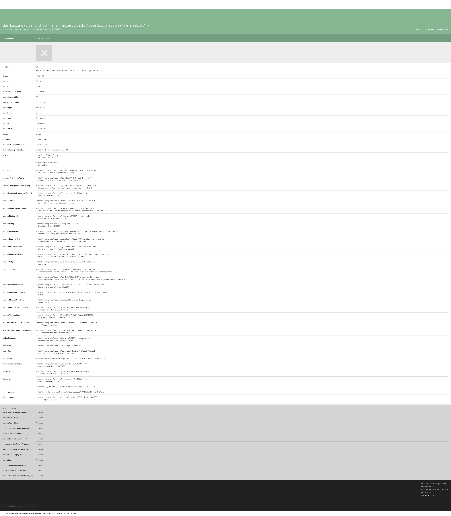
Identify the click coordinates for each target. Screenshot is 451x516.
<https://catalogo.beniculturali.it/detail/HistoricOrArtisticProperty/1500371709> (65, 387)
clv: (9, 338)
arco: (12, 92)
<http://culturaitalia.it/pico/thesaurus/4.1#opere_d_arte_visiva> (59, 346)
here (74, 513)
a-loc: (16, 323)
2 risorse (39, 471)
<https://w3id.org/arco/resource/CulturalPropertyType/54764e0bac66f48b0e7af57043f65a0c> (71, 293)
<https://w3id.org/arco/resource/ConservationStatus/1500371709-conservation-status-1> (70, 286)
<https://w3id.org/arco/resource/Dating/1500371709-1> (57, 225)
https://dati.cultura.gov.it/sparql (436, 484)
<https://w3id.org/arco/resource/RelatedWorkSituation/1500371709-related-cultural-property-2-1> (72, 255)
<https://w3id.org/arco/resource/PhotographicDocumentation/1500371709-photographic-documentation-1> (77, 232)
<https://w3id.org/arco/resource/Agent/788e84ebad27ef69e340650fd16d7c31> (66, 171)
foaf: (8, 392)
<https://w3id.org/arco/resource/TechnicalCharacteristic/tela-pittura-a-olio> (64, 301)
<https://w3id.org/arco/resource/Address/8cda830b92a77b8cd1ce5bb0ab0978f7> (67, 324)
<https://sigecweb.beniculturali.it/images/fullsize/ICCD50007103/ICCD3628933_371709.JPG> (70, 359)
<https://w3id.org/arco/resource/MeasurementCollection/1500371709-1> (63, 309)
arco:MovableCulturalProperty (47, 164)
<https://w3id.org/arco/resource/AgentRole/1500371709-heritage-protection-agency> (82, 278)
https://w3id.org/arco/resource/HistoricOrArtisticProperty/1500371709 (32, 29)
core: (9, 113)
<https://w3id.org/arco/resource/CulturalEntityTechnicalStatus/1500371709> (65, 316)
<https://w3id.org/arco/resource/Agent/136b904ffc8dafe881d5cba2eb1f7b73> (65, 179)
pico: (13, 145)
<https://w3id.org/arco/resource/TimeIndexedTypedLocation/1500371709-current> (67, 331)
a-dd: (13, 285)
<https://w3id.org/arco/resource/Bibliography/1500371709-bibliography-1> (64, 217)
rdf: (5, 155)
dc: (5, 76)
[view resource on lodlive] (447, 15)
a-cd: (7, 108)
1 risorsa (39, 412)
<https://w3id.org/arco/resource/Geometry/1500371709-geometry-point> (63, 339)
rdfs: (8, 38)
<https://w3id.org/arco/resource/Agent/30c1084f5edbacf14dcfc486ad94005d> (66, 187)
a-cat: (17, 193)
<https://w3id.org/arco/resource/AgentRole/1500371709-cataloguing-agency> (74, 271)
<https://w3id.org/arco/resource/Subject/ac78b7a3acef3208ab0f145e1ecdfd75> (66, 263)
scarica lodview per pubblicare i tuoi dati (19, 506)
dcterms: (14, 150)
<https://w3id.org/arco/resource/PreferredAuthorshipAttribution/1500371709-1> (71, 210)
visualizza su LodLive (427, 486)
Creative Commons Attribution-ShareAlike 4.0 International (31, 513)
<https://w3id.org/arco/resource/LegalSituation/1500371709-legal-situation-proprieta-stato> (70, 240)
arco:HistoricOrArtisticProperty (47, 156)
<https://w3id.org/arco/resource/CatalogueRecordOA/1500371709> (61, 194)
